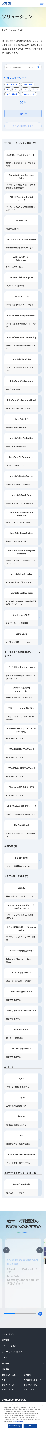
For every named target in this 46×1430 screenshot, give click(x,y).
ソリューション (8, 1334)
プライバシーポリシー (32, 1385)
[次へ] (39, 1250)
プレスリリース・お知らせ (12, 1351)
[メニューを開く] (41, 3)
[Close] (42, 1405)
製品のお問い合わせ (9, 1375)
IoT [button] (16, 89)
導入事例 (5, 1340)
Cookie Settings (15, 1426)
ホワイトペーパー (9, 1385)
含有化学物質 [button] (12, 94)
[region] (23, 1416)
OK (30, 1426)
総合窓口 (27, 1375)
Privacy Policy (18, 1422)
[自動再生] (40, 1313)
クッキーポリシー (9, 1389)
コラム (4, 1357)
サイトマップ (29, 1389)
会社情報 (5, 1363)
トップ (4, 30)
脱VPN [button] (35, 89)
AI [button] (8, 89)
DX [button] (25, 89)
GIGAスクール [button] (29, 94)
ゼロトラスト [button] (12, 84)
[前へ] (6, 1250)
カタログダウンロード (32, 1380)
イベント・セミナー (9, 1345)
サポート (5, 1380)
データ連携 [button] (28, 84)
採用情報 (5, 1369)
